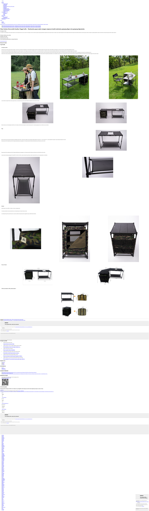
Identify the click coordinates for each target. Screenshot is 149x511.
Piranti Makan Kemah (6, 8)
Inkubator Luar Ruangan (6, 10)
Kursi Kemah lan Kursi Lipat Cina (20, 391)
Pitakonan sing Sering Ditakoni (6, 18)
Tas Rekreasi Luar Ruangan (6, 9)
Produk (3, 22)
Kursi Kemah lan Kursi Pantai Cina (4, 391)
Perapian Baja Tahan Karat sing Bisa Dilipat (8, 6)
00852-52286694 (4, 409)
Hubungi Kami (4, 369)
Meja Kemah (5, 5)
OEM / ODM (3, 15)
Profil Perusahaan (5, 12)
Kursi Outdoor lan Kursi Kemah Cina (29, 391)
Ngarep (3, 2)
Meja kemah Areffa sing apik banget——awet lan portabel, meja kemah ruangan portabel (14, 320)
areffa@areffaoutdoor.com (5, 378)
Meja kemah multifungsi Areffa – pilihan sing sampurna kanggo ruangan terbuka (13, 319)
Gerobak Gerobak (5, 3)
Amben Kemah (5, 4)
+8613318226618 (4, 397)
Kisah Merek (5, 13)
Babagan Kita (3, 368)
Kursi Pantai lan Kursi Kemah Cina (49, 391)
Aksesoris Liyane (5, 11)
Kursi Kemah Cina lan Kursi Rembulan (39, 391)
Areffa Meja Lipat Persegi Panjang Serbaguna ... (31, 372)
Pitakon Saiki (2, 390)
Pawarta (3, 16)
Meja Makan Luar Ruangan (12, 391)
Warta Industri (5, 17)
